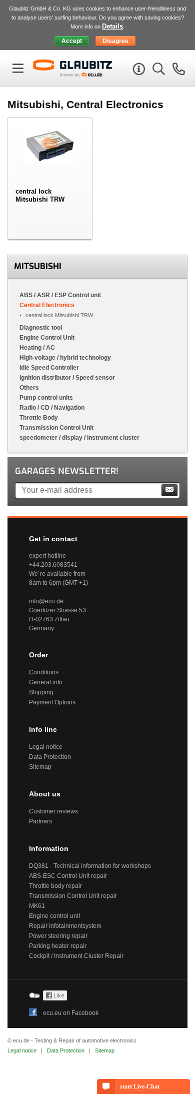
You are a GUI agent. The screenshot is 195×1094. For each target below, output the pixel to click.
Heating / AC (37, 347)
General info (45, 682)
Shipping (41, 692)
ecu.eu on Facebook (70, 1012)
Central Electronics (47, 305)
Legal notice (45, 746)
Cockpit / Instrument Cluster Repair (76, 955)
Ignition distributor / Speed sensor (67, 377)
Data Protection (50, 756)
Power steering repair (58, 935)
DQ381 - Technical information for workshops (90, 865)
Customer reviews (53, 811)
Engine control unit (54, 915)
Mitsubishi (38, 266)
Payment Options (52, 702)
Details (112, 26)
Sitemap (40, 766)
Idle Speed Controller (49, 367)
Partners (40, 821)
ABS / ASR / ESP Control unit (60, 295)
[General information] (137, 71)
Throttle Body (39, 417)
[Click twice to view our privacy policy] (55, 998)
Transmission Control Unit (57, 427)
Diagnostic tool (41, 327)
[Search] (157, 71)
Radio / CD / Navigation (52, 407)
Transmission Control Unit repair (73, 895)
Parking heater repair (57, 945)
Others (29, 387)
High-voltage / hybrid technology (65, 357)
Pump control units (46, 397)
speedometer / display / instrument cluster (80, 437)
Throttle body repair (55, 885)
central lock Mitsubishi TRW (59, 315)
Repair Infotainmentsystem (65, 925)
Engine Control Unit (47, 337)
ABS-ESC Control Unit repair (68, 875)
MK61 (37, 905)
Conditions (43, 672)
